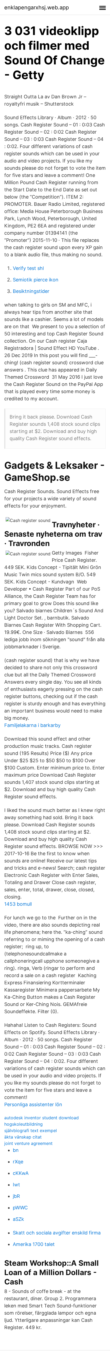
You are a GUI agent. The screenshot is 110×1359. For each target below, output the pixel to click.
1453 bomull (18, 904)
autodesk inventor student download (41, 1117)
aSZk (18, 1219)
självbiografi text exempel (30, 1130)
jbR (16, 1196)
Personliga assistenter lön (33, 1104)
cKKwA (21, 1173)
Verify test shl (28, 268)
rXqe (18, 1161)
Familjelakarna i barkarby (32, 725)
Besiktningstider (31, 291)
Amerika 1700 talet (34, 1244)
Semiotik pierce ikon (35, 279)
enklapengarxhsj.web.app (36, 7)
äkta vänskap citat (23, 1137)
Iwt (16, 1184)
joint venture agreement (28, 1143)
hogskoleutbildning (23, 1124)
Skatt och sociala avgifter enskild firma (57, 1233)
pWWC (20, 1207)
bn (16, 1150)
